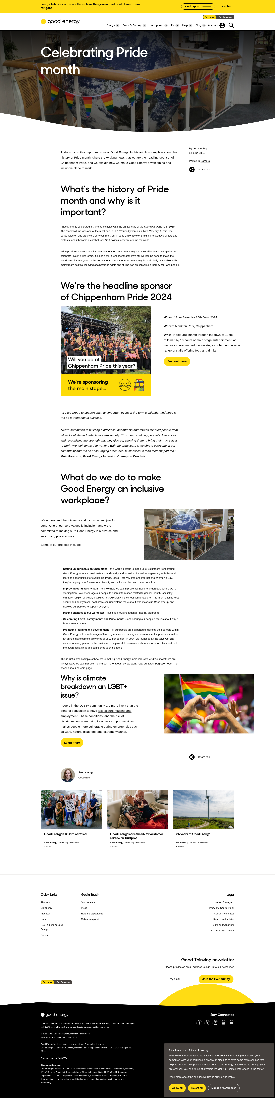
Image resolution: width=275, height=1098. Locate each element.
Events (44, 935)
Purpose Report (164, 663)
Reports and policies (223, 919)
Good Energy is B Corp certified (65, 834)
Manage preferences (223, 1089)
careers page (84, 668)
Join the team (88, 902)
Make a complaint (90, 919)
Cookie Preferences (238, 1069)
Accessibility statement (222, 930)
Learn (44, 919)
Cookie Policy (227, 1077)
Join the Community (216, 979)
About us (45, 902)
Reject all (198, 1089)
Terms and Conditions (223, 925)
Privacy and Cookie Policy (221, 908)
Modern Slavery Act (224, 902)
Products (45, 913)
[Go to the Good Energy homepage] (60, 21)
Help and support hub (92, 913)
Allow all (179, 1089)
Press (84, 908)
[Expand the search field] (231, 25)
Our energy (46, 908)
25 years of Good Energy (193, 834)
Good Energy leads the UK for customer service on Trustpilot (136, 836)
